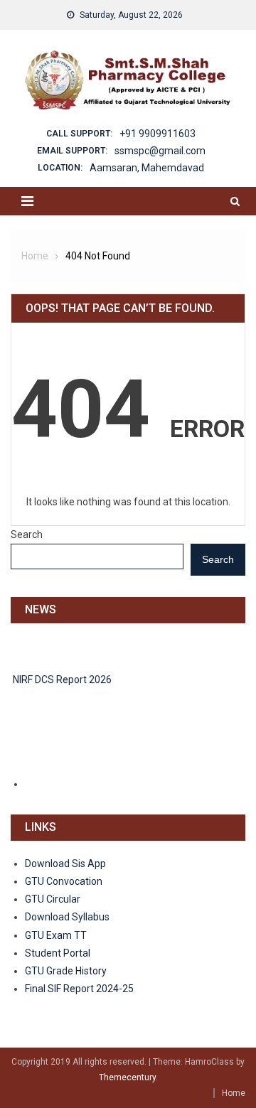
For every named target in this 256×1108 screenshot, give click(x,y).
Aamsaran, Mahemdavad (147, 168)
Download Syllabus (67, 917)
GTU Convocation (63, 881)
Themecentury (127, 1077)
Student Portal (57, 953)
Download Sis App (65, 863)
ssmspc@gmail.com (160, 151)
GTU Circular (52, 899)
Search (27, 534)
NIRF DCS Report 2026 (62, 677)
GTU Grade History (66, 971)
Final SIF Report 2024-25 (79, 988)
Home (233, 1093)
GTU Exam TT (56, 935)
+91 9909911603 (157, 134)
